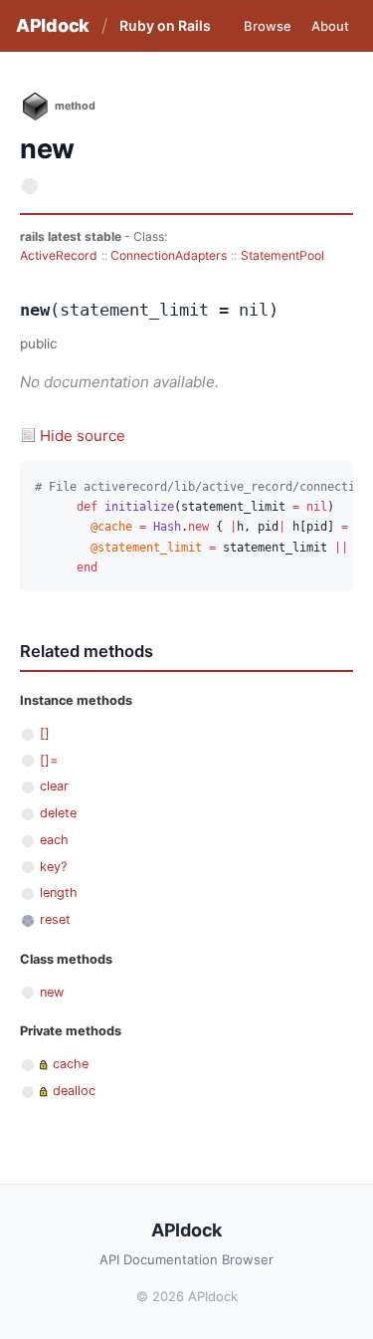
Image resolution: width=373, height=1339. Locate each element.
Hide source (82, 435)
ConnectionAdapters (168, 255)
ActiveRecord (58, 255)
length (59, 892)
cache (71, 1063)
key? (53, 866)
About (330, 26)
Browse (267, 26)
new (52, 992)
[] (45, 733)
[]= (49, 760)
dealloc (74, 1090)
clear (54, 786)
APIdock (53, 25)
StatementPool (282, 255)
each (54, 839)
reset (55, 919)
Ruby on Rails (165, 25)
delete (58, 812)
